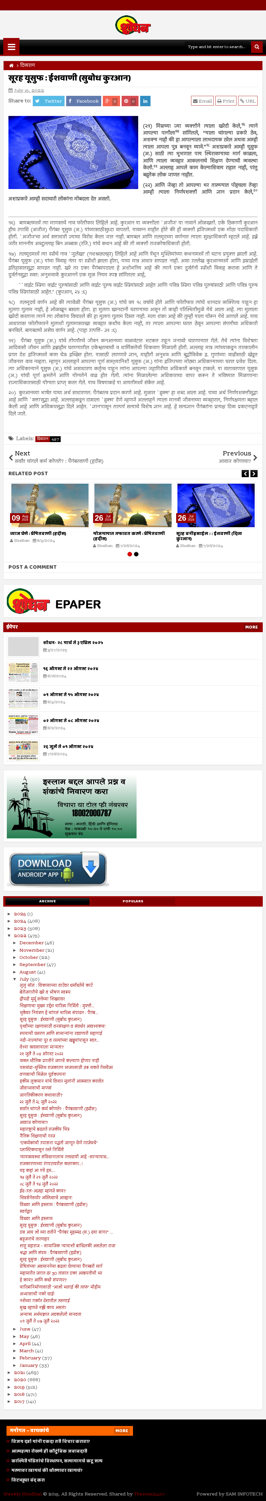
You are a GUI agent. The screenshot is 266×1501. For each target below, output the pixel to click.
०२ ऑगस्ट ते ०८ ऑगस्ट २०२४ (71, 720)
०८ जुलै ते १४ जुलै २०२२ (39, 1184)
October (29, 958)
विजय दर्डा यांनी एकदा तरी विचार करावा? (50, 1441)
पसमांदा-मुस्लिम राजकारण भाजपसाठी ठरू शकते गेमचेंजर (66, 1068)
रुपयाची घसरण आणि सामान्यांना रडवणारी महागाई (61, 1033)
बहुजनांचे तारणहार (34, 1239)
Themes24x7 (149, 1494)
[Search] (257, 47)
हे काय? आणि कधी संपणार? (43, 1280)
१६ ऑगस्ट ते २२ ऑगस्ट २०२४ (70, 668)
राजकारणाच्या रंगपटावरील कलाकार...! (51, 1164)
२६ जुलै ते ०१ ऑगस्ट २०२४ (68, 746)
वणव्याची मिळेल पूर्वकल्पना (43, 1074)
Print (228, 102)
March (27, 1351)
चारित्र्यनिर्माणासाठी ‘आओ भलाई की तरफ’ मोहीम (60, 1287)
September (33, 965)
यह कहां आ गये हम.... (37, 1171)
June (25, 1329)
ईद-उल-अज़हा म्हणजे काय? (43, 1191)
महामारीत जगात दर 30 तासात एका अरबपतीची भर (61, 1273)
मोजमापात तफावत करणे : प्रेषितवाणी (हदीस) (129, 536)
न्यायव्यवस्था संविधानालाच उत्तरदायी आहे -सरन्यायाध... (64, 1157)
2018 (20, 1395)
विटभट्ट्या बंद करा (28, 1480)
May (24, 1337)
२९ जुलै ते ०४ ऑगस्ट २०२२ (41, 1054)
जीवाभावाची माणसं (36, 1088)
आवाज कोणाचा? (34, 1122)
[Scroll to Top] (256, 1491)
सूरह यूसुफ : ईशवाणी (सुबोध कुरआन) (51, 1020)
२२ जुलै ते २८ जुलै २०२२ (38, 1102)
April (25, 1344)
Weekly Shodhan (22, 1494)
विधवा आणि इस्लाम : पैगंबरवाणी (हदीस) (54, 1205)
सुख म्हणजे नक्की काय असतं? (43, 1308)
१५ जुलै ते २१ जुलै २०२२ (39, 1177)
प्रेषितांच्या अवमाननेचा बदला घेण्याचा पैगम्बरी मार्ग (61, 1266)
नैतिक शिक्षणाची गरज (37, 1136)
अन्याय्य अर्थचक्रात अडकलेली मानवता (50, 1314)
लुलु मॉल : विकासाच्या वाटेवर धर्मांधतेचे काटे (56, 985)
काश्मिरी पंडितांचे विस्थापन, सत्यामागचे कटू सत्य (57, 1460)
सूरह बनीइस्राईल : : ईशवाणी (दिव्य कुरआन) (209, 536)
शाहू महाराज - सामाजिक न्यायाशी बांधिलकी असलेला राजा (67, 1246)
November (32, 951)
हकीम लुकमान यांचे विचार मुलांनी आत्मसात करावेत (61, 1081)
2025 (20, 914)
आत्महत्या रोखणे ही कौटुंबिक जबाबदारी (49, 1451)
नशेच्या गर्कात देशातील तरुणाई (45, 1301)
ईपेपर (12, 627)
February (30, 1358)
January (29, 1366)
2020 (21, 1380)
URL (250, 102)
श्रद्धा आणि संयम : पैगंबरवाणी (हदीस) (50, 1253)
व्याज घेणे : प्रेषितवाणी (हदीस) (38, 533)
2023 (21, 929)
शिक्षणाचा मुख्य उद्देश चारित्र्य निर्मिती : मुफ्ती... (57, 1006)
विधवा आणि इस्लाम (36, 1219)
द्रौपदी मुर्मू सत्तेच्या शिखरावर (42, 999)
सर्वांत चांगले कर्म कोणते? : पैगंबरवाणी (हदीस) (58, 1109)
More (251, 627)
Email (205, 102)
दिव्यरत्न (48, 439)
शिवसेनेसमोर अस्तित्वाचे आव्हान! (46, 1198)
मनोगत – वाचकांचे (29, 1431)
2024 (21, 921)
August (28, 972)
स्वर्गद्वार (26, 1211)
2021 (20, 1373)
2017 (20, 1402)
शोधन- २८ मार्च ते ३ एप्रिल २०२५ (73, 642)
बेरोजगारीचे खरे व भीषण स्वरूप (45, 992)
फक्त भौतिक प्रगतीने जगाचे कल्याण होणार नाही (59, 1061)
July (24, 980)
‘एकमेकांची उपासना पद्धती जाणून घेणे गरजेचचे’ (59, 1143)
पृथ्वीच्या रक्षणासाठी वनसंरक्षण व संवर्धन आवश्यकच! (62, 1026)
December (32, 943)
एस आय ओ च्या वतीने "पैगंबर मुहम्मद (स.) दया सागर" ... (66, 1232)
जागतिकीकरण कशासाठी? (41, 1095)
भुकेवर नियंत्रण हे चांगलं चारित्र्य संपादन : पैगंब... (59, 1013)
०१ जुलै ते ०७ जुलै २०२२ (39, 1321)
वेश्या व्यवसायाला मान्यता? (42, 1047)
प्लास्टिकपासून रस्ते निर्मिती (42, 1150)
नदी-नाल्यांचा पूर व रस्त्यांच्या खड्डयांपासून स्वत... (59, 1040)
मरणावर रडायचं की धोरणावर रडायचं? (47, 1470)
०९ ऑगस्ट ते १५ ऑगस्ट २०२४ (71, 694)
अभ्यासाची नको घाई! (37, 1294)
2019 (20, 1388)
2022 (21, 936)
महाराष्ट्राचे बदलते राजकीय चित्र (44, 1129)
